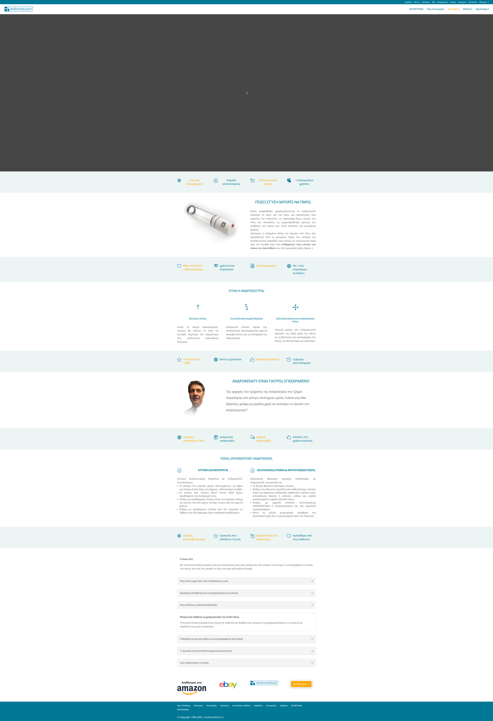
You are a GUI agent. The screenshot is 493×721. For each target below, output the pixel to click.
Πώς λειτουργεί (435, 9)
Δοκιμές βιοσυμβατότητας (194, 537)
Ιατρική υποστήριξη (264, 438)
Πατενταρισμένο (266, 265)
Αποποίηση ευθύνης (241, 705)
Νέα (433, 2)
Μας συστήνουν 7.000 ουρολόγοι (193, 267)
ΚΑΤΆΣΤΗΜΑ (416, 9)
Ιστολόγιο (426, 2)
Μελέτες (467, 9)
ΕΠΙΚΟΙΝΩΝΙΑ (183, 709)
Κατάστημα (299, 684)
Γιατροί (453, 2)
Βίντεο (416, 2)
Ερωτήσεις (454, 9)
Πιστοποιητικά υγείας (268, 182)
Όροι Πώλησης (183, 705)
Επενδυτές (473, 2)
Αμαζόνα (408, 2)
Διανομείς (462, 2)
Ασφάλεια (258, 705)
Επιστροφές (211, 705)
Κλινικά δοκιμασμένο (195, 182)
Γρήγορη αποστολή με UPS (193, 438)
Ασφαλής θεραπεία (267, 359)
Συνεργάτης (271, 705)
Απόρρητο (198, 705)
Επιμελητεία (443, 2)
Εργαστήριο (482, 9)
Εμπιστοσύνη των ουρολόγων (267, 537)
